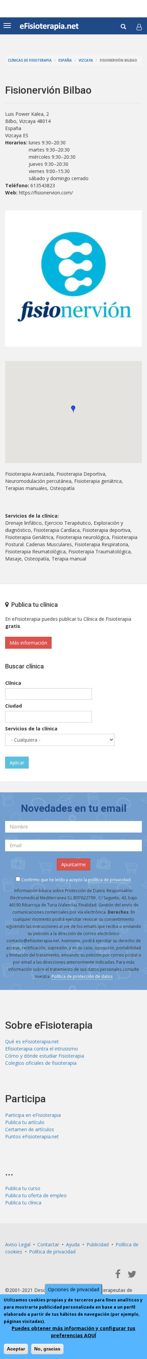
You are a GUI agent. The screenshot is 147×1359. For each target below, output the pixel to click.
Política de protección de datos (82, 976)
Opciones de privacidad (73, 1289)
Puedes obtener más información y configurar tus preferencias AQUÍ (73, 1332)
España (65, 60)
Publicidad (97, 1244)
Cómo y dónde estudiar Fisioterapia (44, 1056)
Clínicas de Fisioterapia (30, 60)
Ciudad (13, 705)
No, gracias (47, 1349)
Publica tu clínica (23, 1202)
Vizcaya (86, 60)
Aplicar (17, 762)
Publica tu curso (22, 1188)
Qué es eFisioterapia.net (32, 1041)
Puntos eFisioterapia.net (32, 1136)
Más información (28, 642)
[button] (139, 27)
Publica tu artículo (24, 1122)
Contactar (48, 1244)
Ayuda (73, 1244)
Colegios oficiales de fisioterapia (41, 1063)
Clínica (13, 683)
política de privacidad (109, 880)
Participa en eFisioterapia (33, 1115)
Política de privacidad (52, 1251)
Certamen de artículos (29, 1129)
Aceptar (16, 1349)
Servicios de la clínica (31, 728)
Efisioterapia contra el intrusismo (41, 1048)
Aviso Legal (17, 1244)
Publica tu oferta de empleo (36, 1195)
